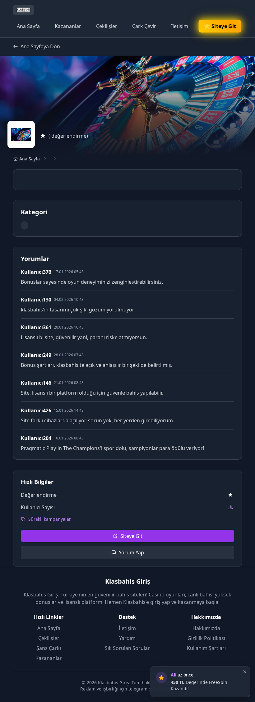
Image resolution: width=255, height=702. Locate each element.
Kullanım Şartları (206, 648)
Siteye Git (131, 536)
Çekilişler (106, 26)
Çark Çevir (144, 26)
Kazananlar (68, 26)
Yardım (127, 638)
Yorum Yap (131, 552)
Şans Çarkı (48, 648)
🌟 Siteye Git (220, 26)
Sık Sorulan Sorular (127, 648)
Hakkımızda (206, 628)
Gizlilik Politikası (206, 638)
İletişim (179, 26)
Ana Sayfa (28, 26)
